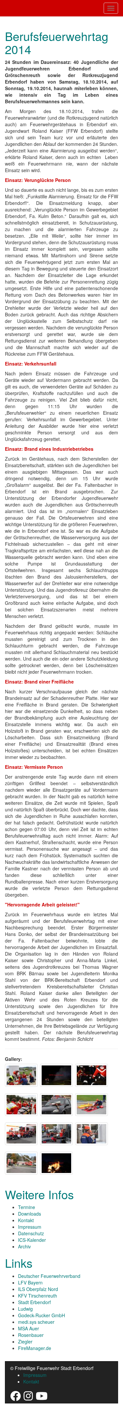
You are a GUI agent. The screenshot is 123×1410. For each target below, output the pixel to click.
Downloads (29, 1213)
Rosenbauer (31, 1335)
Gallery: (13, 1059)
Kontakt (26, 1220)
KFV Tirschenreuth (37, 1295)
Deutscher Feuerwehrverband (49, 1276)
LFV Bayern (30, 1282)
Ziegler (25, 1341)
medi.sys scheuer (36, 1322)
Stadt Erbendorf (34, 1302)
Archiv (24, 1246)
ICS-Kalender (32, 1240)
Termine (26, 1207)
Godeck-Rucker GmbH (41, 1315)
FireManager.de (34, 1348)
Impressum (29, 1226)
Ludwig (25, 1308)
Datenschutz (31, 1233)
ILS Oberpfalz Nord (38, 1289)
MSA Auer (28, 1328)
